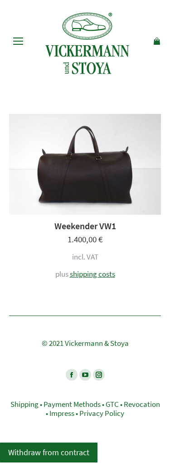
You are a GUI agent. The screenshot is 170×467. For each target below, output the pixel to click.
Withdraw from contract (48, 452)
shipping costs (92, 274)
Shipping (24, 404)
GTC (112, 404)
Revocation (142, 404)
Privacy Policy (101, 413)
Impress (61, 413)
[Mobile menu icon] (18, 41)
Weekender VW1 (85, 226)
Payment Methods (72, 404)
